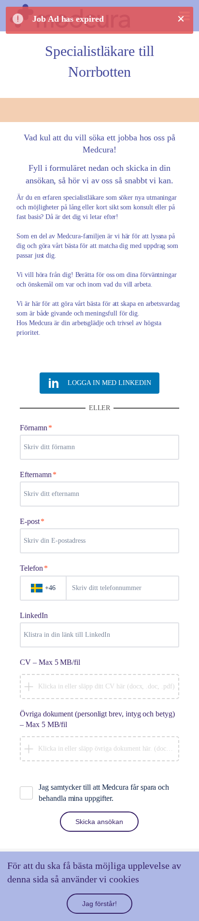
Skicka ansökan (99, 821)
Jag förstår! (99, 903)
